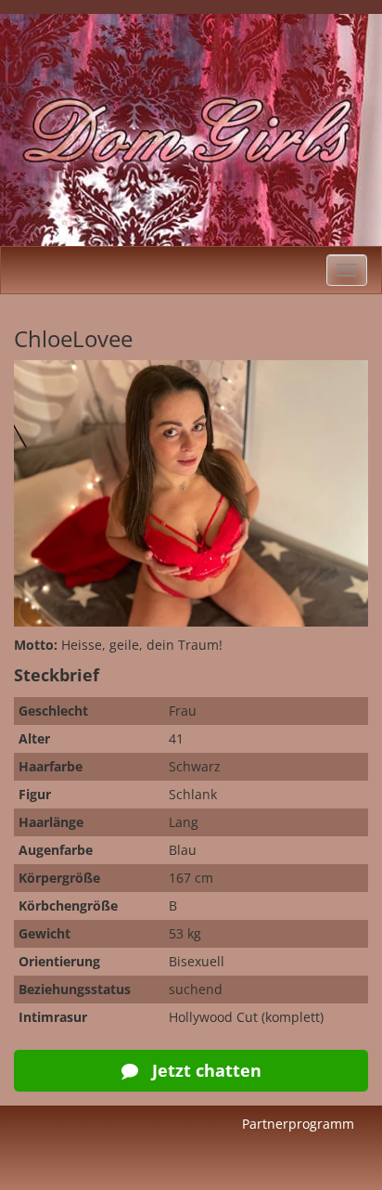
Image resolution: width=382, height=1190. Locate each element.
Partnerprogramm (298, 1123)
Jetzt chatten (204, 1070)
